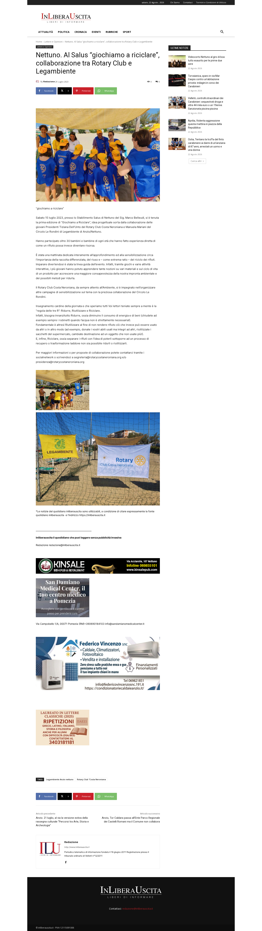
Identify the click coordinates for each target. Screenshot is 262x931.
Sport (127, 32)
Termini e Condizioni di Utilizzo (211, 2)
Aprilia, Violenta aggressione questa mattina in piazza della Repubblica (205, 124)
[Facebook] (65, 861)
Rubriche (112, 32)
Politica (64, 32)
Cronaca (81, 32)
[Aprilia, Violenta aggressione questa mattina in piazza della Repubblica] (177, 125)
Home (39, 41)
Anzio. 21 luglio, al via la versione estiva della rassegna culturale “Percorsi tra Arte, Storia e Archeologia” (62, 821)
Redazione (49, 81)
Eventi (96, 32)
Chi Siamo (175, 2)
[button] (222, 32)
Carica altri (196, 161)
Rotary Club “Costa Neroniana (91, 779)
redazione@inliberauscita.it (137, 908)
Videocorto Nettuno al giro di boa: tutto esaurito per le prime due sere (206, 60)
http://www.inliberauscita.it (76, 847)
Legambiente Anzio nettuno (59, 779)
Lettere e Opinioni (53, 41)
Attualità (45, 32)
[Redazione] (38, 81)
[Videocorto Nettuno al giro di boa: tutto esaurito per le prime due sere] (177, 61)
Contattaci (188, 2)
